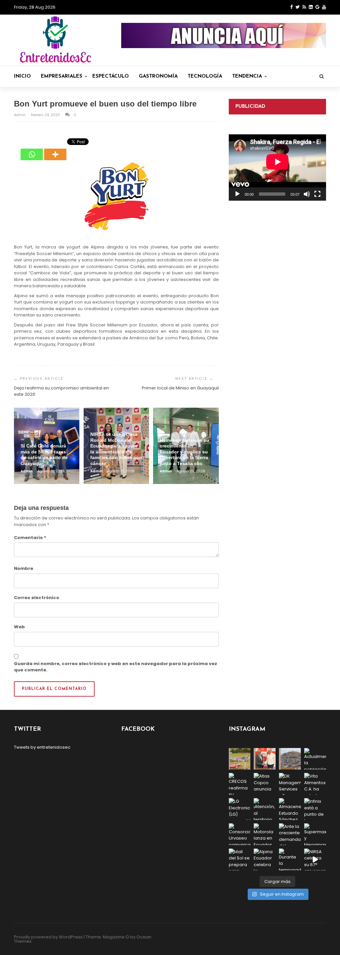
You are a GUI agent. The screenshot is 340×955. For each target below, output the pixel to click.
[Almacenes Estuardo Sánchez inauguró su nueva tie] (290, 809)
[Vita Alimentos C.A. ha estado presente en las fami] (315, 784)
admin (20, 114)
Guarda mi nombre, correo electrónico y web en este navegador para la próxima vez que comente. (115, 666)
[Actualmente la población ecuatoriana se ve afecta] (315, 759)
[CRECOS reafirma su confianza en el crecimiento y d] (240, 784)
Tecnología (205, 76)
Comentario (30, 537)
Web (19, 627)
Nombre (23, 568)
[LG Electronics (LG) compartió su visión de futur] (240, 809)
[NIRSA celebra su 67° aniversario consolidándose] (315, 859)
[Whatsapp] (32, 149)
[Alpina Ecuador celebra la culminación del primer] (265, 859)
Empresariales (61, 76)
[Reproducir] (237, 194)
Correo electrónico (36, 597)
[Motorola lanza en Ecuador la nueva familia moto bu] (265, 834)
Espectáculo (110, 76)
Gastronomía (158, 76)
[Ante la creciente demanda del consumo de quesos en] (290, 834)
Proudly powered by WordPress (48, 937)
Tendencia (247, 76)
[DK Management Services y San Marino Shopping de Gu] (290, 784)
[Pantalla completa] (317, 194)
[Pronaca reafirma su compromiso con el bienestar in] (240, 759)
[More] (55, 149)
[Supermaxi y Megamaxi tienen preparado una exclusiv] (315, 834)
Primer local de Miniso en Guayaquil (180, 388)
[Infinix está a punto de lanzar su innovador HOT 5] (315, 809)
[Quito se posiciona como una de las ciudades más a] (290, 759)
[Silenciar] (306, 194)
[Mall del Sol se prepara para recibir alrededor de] (240, 859)
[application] (277, 167)
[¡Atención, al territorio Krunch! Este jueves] (265, 809)
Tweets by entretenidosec (42, 747)
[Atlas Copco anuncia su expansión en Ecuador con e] (265, 784)
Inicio (22, 76)
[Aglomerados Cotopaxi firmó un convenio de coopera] (265, 759)
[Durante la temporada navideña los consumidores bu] (290, 859)
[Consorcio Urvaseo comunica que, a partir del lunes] (240, 834)
